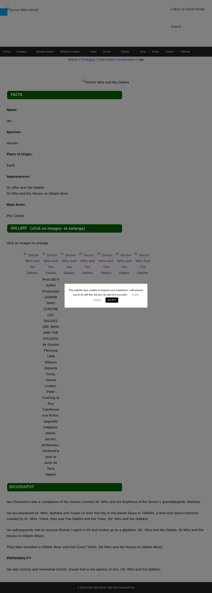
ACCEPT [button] (111, 300)
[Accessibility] (3, 12)
